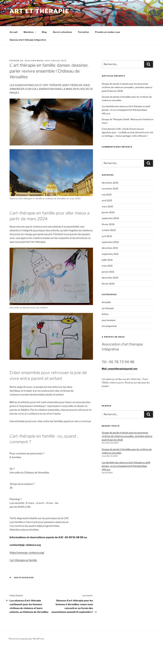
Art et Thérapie (39, 11)
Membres (29, 32)
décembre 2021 (110, 248)
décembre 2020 (110, 277)
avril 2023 (107, 236)
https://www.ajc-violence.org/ (27, 552)
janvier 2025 (108, 212)
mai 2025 (107, 194)
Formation (83, 32)
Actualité (106, 302)
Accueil (14, 32)
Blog (44, 32)
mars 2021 (107, 265)
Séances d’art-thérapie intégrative (28, 39)
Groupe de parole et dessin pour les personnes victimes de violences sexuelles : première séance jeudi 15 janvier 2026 (127, 87)
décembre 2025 (110, 182)
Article (105, 314)
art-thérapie (108, 308)
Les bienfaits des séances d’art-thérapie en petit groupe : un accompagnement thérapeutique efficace (126, 110)
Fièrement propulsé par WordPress (26, 638)
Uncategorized (24, 577)
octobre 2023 (109, 230)
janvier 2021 (108, 271)
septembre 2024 (110, 218)
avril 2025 (107, 200)
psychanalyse (109, 320)
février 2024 (108, 224)
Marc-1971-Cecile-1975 (52, 61)
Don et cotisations (62, 32)
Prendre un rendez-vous (107, 32)
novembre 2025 (110, 188)
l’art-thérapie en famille (23, 560)
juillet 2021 (107, 259)
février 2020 (108, 283)
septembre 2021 (110, 254)
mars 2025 (107, 206)
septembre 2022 (110, 242)
